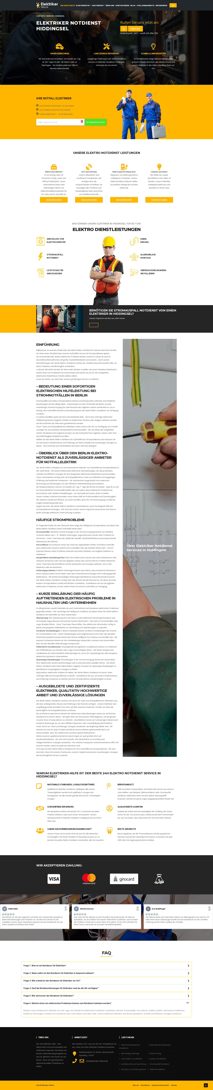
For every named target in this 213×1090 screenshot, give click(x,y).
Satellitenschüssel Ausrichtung (133, 1064)
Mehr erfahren (54, 200)
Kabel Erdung (144, 240)
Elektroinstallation (157, 1069)
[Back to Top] (206, 1085)
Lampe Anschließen (158, 1058)
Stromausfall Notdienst (55, 256)
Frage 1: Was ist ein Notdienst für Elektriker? (45, 965)
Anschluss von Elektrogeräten (56, 240)
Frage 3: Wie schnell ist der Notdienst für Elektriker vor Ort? (52, 980)
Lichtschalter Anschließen (55, 272)
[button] (104, 938)
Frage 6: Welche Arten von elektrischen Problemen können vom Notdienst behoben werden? (67, 1003)
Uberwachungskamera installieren (153, 272)
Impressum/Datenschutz (160, 1085)
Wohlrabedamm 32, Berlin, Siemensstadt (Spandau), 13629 (96, 1054)
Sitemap (174, 1085)
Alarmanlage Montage (148, 256)
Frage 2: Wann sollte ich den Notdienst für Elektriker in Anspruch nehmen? (59, 973)
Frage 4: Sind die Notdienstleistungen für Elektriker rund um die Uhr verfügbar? (61, 988)
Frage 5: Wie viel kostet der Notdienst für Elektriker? (49, 995)
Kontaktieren (145, 1085)
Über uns (135, 29)
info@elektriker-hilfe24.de (97, 1061)
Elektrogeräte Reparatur (160, 1045)
